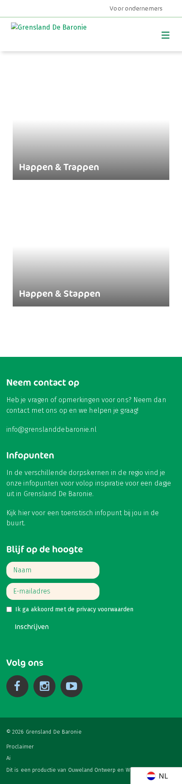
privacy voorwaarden (104, 609)
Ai (8, 758)
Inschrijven (32, 626)
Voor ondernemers (136, 8)
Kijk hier (18, 513)
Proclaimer (20, 746)
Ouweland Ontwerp (92, 770)
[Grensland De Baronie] (49, 32)
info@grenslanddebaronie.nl (51, 429)
